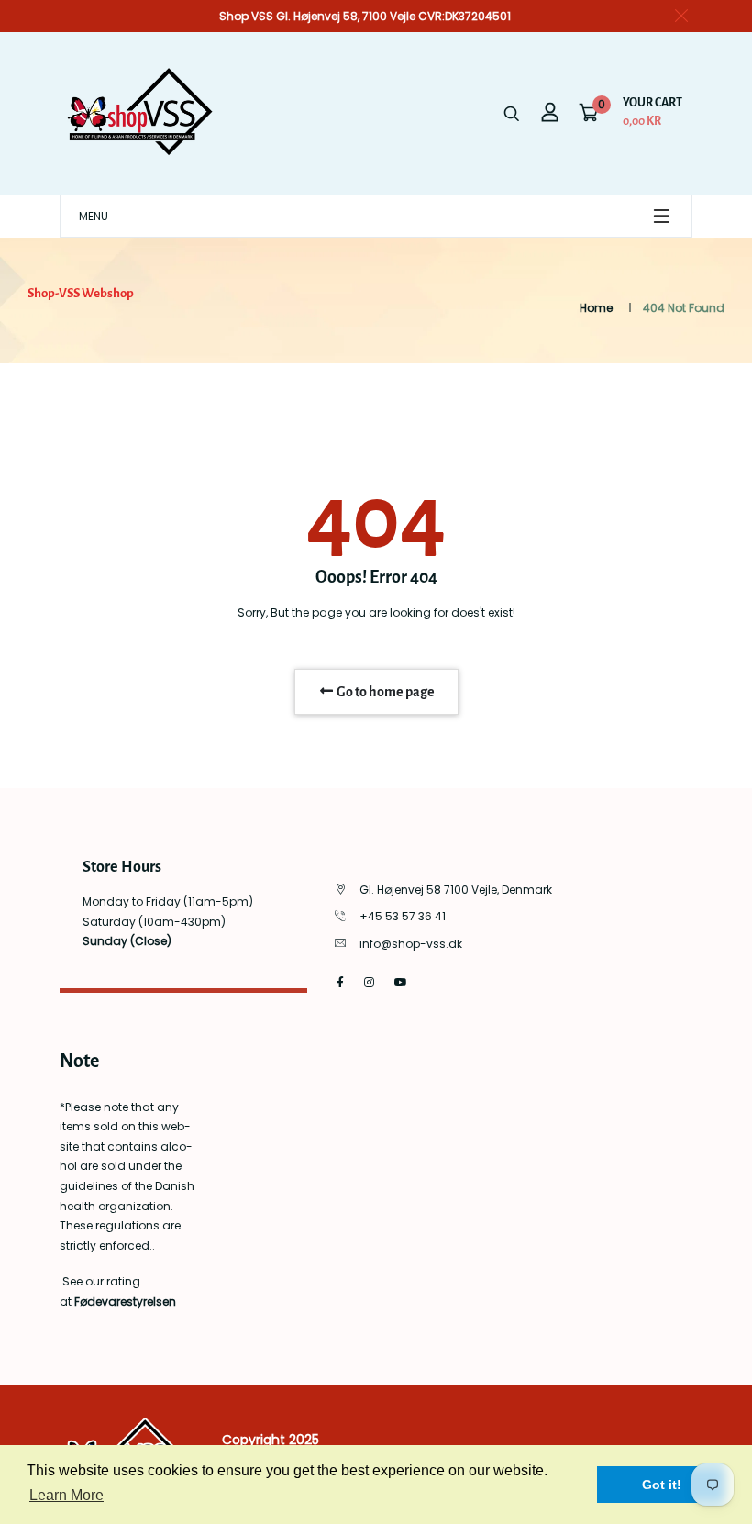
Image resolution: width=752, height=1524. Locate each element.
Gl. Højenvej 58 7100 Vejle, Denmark (455, 889)
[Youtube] (401, 982)
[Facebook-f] (340, 982)
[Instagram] (369, 982)
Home (596, 308)
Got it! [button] (661, 1484)
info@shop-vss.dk (410, 943)
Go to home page (385, 691)
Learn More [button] (66, 1495)
